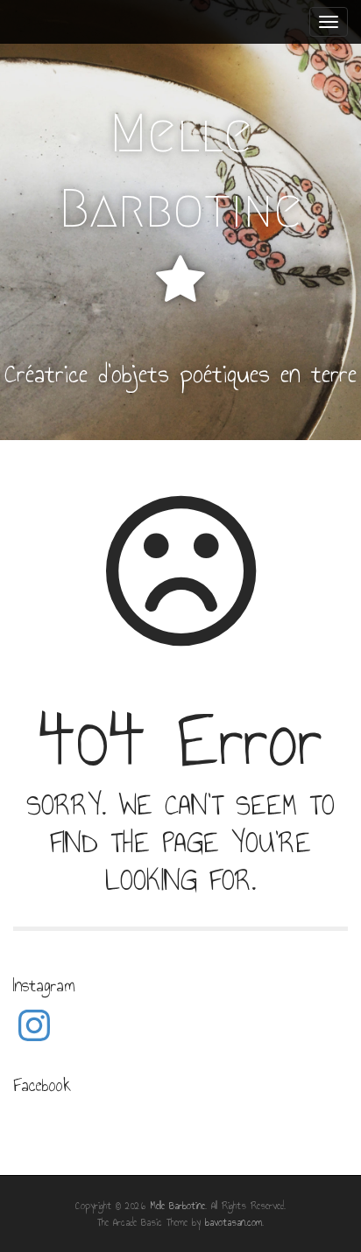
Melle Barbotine (180, 171)
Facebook (42, 1085)
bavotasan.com (233, 1222)
